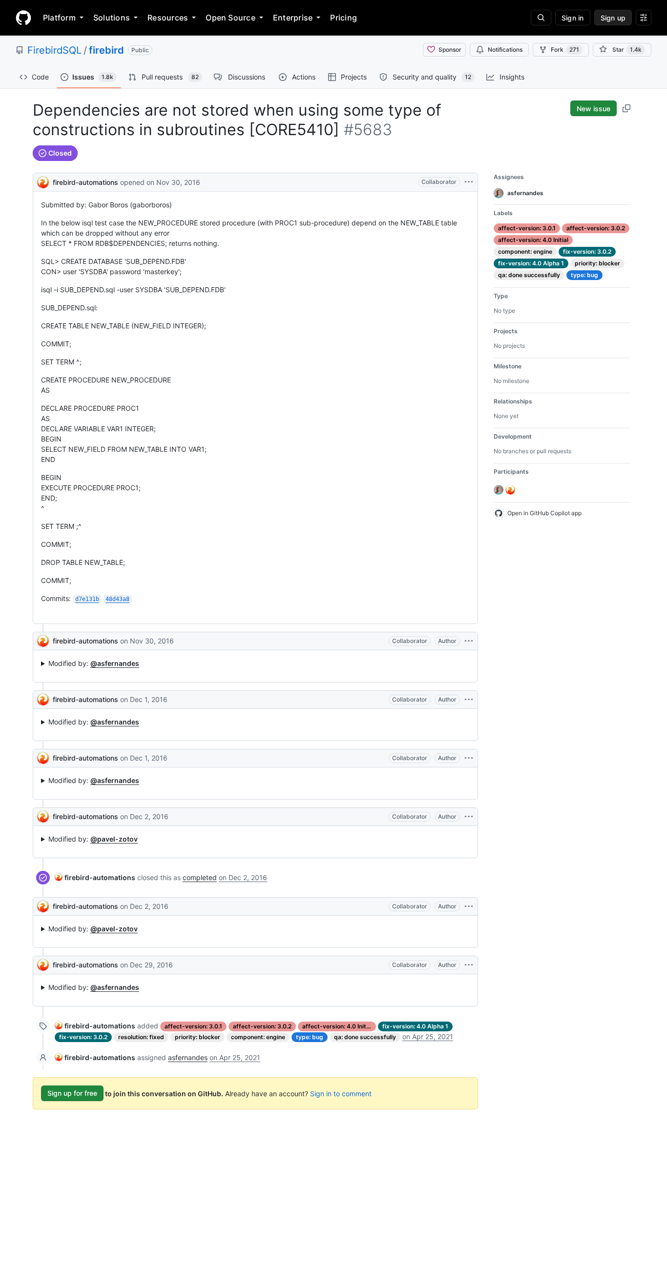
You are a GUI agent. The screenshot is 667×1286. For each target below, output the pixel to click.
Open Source (230, 17)
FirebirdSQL (54, 50)
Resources (167, 17)
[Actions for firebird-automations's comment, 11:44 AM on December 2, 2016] (469, 817)
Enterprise (293, 17)
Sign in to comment (341, 1093)
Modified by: (93, 663)
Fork (565, 49)
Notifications (505, 49)
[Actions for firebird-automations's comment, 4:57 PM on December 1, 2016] (469, 699)
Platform (59, 17)
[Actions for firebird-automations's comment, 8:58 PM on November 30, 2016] (469, 641)
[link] (95, 877)
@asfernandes (114, 663)
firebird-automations (85, 182)
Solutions (111, 17)
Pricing (343, 17)
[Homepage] (23, 17)
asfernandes (188, 1057)
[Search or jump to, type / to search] (541, 17)
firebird (106, 50)
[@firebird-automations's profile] (43, 181)
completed (200, 877)
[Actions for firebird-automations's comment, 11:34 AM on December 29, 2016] (469, 965)
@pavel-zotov (114, 839)
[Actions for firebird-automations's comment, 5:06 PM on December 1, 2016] (469, 758)
